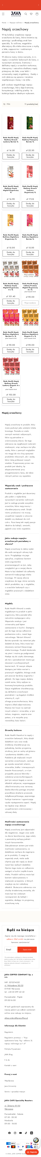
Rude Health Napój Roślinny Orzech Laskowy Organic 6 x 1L (11, 384)
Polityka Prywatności (13, 1049)
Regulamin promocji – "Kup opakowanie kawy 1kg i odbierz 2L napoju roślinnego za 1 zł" (19, 1040)
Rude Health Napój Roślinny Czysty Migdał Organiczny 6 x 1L (11, 287)
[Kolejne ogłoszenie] (38, 5)
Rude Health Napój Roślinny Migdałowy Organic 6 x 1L (30, 334)
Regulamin (9, 1032)
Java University (10, 1086)
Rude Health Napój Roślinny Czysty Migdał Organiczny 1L (11, 189)
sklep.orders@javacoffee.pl (16, 1018)
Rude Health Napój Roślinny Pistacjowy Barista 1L (30, 140)
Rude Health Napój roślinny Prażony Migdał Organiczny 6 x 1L (30, 287)
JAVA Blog (9, 1054)
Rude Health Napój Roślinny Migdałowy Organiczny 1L (11, 237)
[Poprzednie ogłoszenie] (2, 5)
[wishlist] (31, 14)
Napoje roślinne (16, 22)
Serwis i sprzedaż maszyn (15, 1091)
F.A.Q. (7, 1060)
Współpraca (9, 1080)
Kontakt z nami (10, 1065)
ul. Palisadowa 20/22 (14, 985)
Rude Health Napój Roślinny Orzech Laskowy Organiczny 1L (30, 189)
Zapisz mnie (27, 949)
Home (4, 22)
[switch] (36, 1147)
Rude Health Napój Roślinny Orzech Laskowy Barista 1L (11, 140)
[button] (3, 14)
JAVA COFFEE (16, 1154)
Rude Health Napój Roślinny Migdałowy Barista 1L (30, 237)
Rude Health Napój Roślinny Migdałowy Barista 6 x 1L (11, 334)
